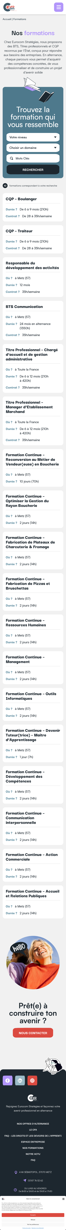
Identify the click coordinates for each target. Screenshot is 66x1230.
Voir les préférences (33, 1224)
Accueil (7, 19)
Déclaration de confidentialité (37, 1228)
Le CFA (33, 1129)
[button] (63, 1199)
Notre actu (33, 1154)
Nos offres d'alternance (33, 1123)
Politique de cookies (26, 1228)
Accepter (33, 1215)
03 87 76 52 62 (35, 1180)
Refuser (33, 1220)
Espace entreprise (33, 1142)
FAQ (33, 1160)
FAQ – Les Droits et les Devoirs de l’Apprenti (33, 1135)
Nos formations (33, 1148)
